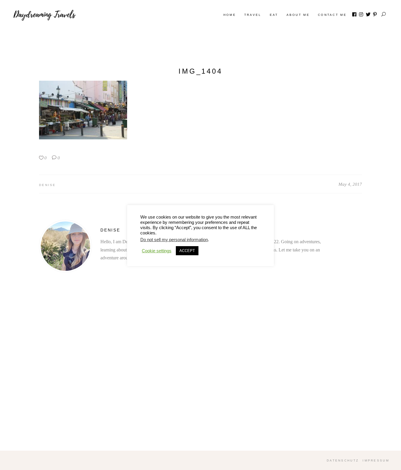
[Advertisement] (200, 375)
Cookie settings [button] (156, 250)
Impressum (376, 460)
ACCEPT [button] (187, 250)
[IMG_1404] (65, 246)
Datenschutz (343, 460)
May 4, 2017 (350, 184)
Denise (47, 185)
